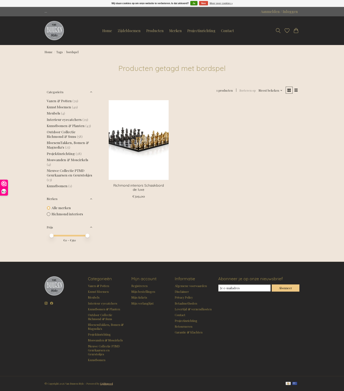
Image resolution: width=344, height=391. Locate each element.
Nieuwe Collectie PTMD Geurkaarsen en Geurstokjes (69, 172)
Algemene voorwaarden (191, 286)
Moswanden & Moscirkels (67, 159)
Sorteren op (247, 90)
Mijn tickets (139, 297)
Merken (175, 30)
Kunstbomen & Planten (66, 125)
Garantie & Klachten (188, 332)
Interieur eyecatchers (64, 119)
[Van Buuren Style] (54, 31)
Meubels (53, 113)
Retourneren (183, 326)
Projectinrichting (201, 30)
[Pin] (294, 384)
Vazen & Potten (59, 100)
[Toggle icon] (278, 30)
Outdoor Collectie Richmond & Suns (62, 134)
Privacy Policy (184, 297)
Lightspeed (106, 383)
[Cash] (288, 384)
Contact (227, 30)
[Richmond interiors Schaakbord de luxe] (139, 140)
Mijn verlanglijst (142, 303)
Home (107, 30)
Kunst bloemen (59, 107)
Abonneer (285, 288)
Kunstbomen (57, 185)
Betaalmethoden (186, 303)
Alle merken (61, 207)
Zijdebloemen (129, 30)
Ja (194, 3)
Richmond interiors (67, 214)
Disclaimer (182, 292)
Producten (155, 30)
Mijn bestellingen (143, 292)
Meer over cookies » (221, 3)
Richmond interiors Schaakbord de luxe (138, 187)
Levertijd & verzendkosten (193, 309)
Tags (59, 52)
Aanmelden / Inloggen (279, 11)
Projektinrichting (61, 153)
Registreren (139, 286)
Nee (203, 3)
